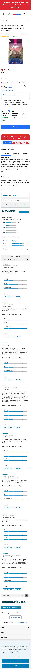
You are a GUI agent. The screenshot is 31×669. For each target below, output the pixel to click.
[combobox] (15, 20)
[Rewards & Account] (9, 14)
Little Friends (4, 34)
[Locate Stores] (24, 14)
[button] (26, 595)
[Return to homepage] (17, 14)
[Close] (28, 644)
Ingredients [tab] (16, 153)
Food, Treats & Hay (13, 25)
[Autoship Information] (20, 100)
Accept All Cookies (14, 665)
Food (22, 25)
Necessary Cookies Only (15, 661)
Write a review (24, 212)
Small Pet (3, 25)
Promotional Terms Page (22, 622)
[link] (5, 195)
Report (18, 296)
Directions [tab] (25, 153)
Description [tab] (6, 153)
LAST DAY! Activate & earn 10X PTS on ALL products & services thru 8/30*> (15, 4)
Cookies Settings (15, 656)
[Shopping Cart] (27, 14)
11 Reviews (16, 195)
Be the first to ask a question (11, 607)
